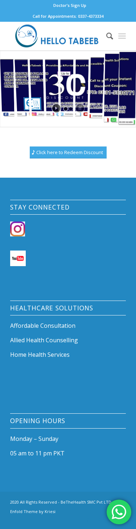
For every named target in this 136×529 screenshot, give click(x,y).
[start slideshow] (56, 108)
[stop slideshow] (80, 108)
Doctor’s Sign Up (69, 5)
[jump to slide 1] (65, 108)
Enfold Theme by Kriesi (32, 511)
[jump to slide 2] (70, 108)
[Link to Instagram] (98, 519)
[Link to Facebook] (87, 519)
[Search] (106, 35)
